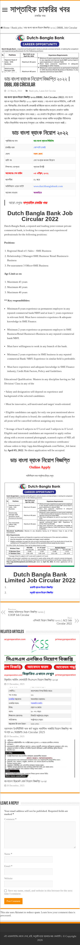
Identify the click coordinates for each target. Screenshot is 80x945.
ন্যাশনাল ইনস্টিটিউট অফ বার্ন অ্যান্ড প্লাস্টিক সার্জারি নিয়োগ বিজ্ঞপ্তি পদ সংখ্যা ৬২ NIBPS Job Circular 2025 (38, 730)
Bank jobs (16, 27)
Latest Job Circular (47, 91)
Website (8, 878)
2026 (40, 940)
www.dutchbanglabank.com (48, 186)
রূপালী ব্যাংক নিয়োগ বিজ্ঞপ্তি (41, 587)
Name (8, 853)
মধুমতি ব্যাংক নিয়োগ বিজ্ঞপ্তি (41, 592)
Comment (10, 819)
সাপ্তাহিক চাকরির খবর (40, 9)
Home (6, 27)
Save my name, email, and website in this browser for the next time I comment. (38, 892)
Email (8, 866)
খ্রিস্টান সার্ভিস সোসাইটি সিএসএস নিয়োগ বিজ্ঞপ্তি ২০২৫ (31, 679)
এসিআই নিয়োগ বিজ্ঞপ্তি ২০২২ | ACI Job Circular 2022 (52, 621)
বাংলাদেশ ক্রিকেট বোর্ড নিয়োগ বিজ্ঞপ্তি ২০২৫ (25, 781)
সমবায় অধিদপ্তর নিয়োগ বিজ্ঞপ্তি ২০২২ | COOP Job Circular (26, 612)
